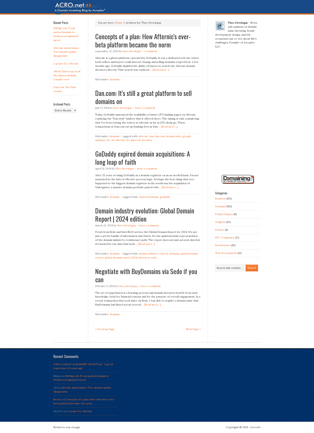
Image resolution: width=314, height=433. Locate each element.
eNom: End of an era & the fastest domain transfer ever (66, 75)
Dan (151, 136)
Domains (115, 79)
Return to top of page (66, 427)
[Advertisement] (238, 113)
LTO (108, 140)
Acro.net (255, 427)
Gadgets (220, 222)
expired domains (149, 197)
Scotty (57, 399)
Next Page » (193, 329)
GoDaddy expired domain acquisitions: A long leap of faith (142, 158)
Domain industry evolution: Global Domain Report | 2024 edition (144, 214)
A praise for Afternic (65, 63)
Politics (219, 229)
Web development (226, 253)
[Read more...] (161, 69)
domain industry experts (153, 253)
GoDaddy (165, 197)
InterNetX (144, 257)
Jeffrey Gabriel (62, 364)
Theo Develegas (132, 51)
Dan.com (160, 136)
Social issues (222, 245)
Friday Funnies (224, 214)
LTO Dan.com (133, 140)
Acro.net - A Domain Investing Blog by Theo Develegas (157, 8)
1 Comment (150, 51)
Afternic (143, 136)
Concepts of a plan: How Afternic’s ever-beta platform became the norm (143, 40)
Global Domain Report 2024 (121, 257)
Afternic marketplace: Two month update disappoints (66, 52)
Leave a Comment (145, 108)
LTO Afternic (118, 140)
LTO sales (147, 140)
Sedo (154, 257)
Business (220, 198)
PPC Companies (224, 237)
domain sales (173, 136)
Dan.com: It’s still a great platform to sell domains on (143, 97)
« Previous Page (105, 329)
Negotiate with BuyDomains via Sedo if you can (146, 275)
